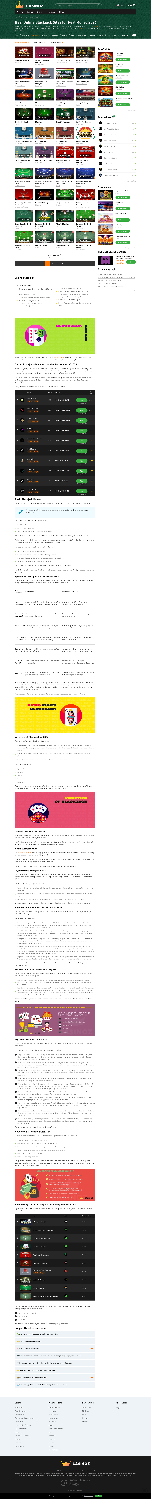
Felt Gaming (80, 124)
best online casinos (24, 853)
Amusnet (118, 193)
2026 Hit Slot (120, 87)
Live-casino (52, 1422)
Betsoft (58, 124)
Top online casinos (21, 1429)
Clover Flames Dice (122, 75)
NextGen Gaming (61, 86)
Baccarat (64, 35)
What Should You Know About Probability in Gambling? (116, 277)
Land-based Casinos (55, 1429)
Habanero (18, 124)
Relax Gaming (39, 105)
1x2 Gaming (59, 162)
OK (98, 1496)
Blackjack (35, 35)
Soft (49, 1432)
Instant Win (124, 35)
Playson (37, 124)
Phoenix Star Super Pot (123, 236)
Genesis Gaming (81, 84)
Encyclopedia (19, 1446)
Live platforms (53, 1450)
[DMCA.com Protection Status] (74, 1485)
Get (131, 262)
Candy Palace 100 (121, 213)
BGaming (38, 205)
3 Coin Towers (120, 53)
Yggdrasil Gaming (61, 62)
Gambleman (119, 64)
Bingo (115, 35)
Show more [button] (54, 256)
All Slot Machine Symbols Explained (110, 287)
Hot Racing (119, 202)
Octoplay (118, 100)
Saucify (37, 186)
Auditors (51, 1443)
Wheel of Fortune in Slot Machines (110, 274)
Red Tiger (38, 86)
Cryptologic (59, 205)
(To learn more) (88, 1496)
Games (30, 12)
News (61, 12)
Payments (52, 1411)
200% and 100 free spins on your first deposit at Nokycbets (126, 257)
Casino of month (54, 1407)
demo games (82, 28)
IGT (57, 226)
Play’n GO (18, 228)
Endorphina (119, 55)
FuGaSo (58, 105)
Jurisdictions (52, 1436)
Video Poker (54, 35)
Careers (85, 1418)
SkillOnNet (79, 228)
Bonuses (40, 12)
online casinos (93, 26)
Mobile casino (53, 1418)
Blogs (118, 1407)
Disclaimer (86, 1411)
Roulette (44, 35)
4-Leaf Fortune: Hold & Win (124, 98)
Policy (84, 1415)
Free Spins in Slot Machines (107, 284)
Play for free (25, 55)
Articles (52, 12)
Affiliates (85, 1422)
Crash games (82, 35)
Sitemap (51, 1446)
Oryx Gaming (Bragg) (21, 207)
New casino (19, 1407)
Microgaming (39, 64)
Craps (72, 35)
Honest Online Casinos (23, 1425)
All (17, 35)
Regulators (52, 1439)
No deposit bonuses (22, 1436)
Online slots (25, 35)
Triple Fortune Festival (123, 191)
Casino (20, 12)
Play (81, 400)
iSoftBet (37, 247)
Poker (108, 35)
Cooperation (86, 1407)
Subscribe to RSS (75, 1490)
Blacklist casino (20, 1411)
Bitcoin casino (53, 1415)
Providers (18, 1443)
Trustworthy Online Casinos (24, 1418)
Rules (17, 1432)
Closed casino (19, 1415)
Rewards (18, 1439)
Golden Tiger (119, 225)
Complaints (52, 1425)
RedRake (18, 62)
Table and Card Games (96, 35)
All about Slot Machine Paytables (109, 280)
